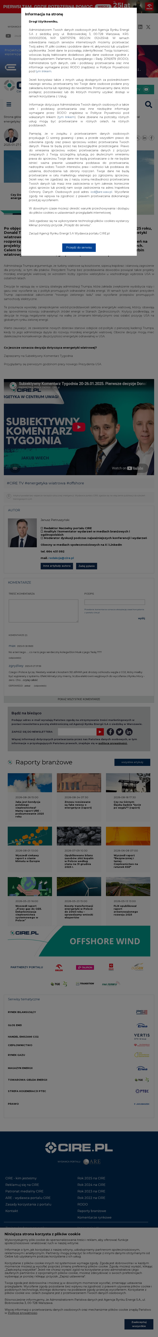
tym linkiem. (43, 71)
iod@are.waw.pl (101, 192)
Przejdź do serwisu (79, 247)
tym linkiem (66, 117)
